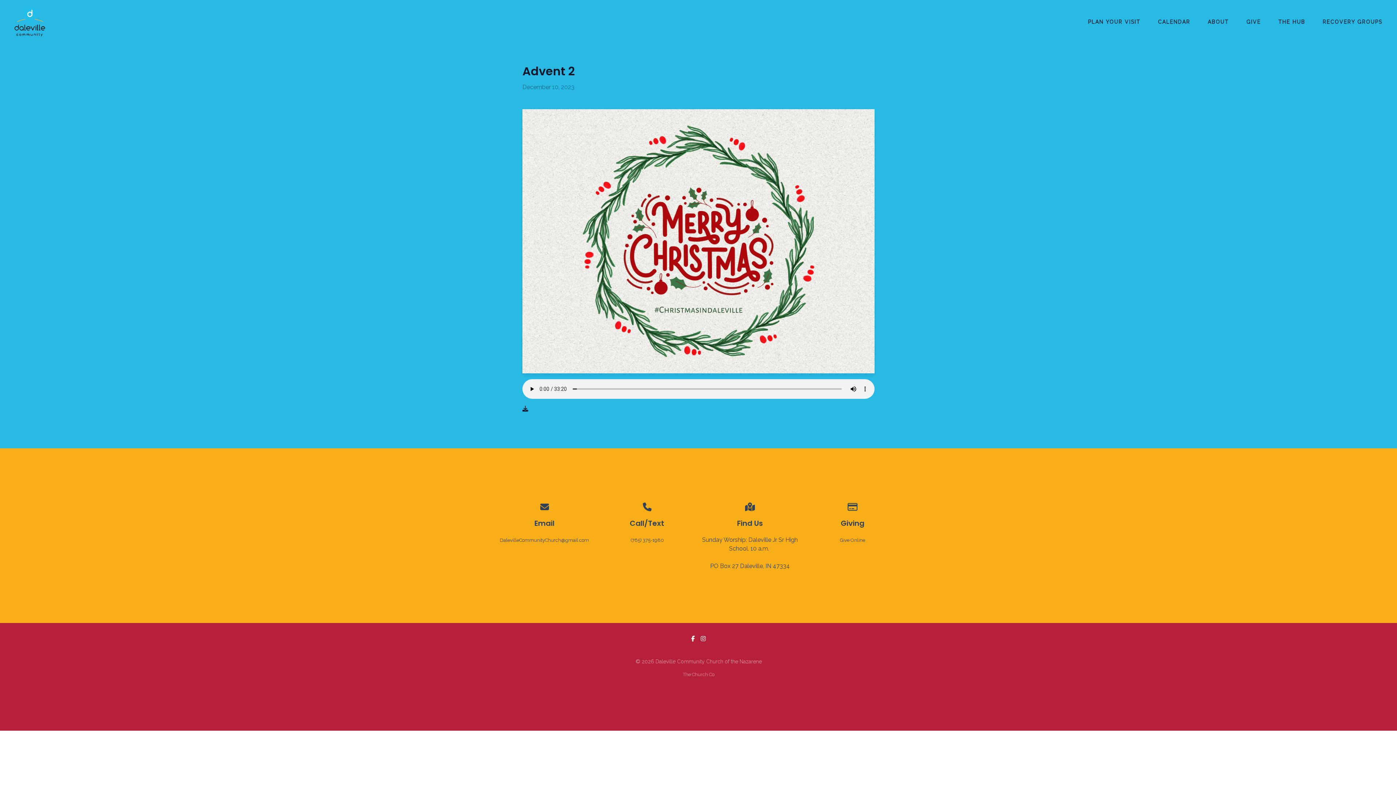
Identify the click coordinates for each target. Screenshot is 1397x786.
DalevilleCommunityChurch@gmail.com (544, 540)
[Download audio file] (525, 409)
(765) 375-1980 (647, 540)
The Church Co (699, 674)
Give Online (852, 540)
